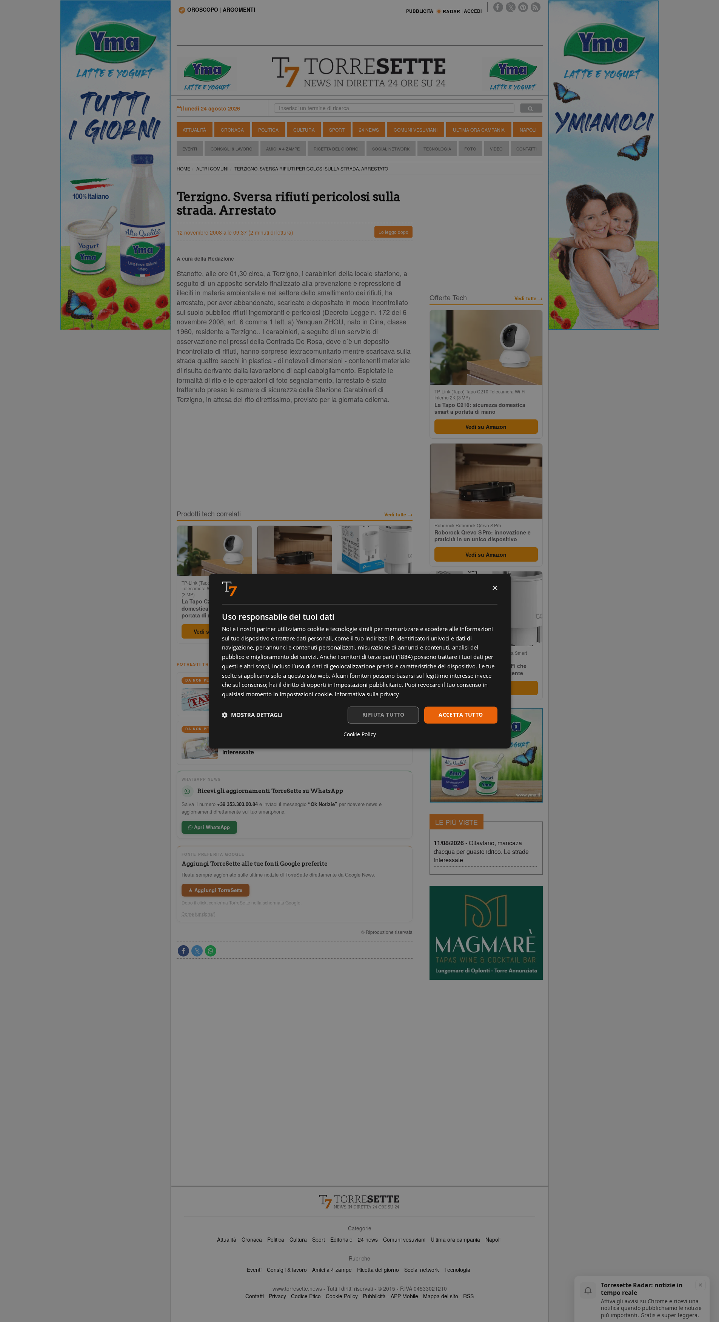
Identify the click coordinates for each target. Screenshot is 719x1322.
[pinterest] (523, 7)
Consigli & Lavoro (231, 149)
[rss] (535, 7)
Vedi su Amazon (486, 426)
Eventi (189, 149)
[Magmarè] (486, 933)
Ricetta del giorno (336, 149)
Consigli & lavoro (287, 1269)
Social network (421, 1269)
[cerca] (531, 108)
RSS (468, 1296)
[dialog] (360, 661)
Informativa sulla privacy (367, 694)
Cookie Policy (342, 1296)
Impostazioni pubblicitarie (368, 685)
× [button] (494, 588)
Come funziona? (199, 914)
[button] (252, 715)
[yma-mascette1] (512, 73)
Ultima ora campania (455, 1239)
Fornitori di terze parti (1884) (375, 657)
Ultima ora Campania (479, 129)
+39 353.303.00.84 (237, 804)
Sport (337, 129)
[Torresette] (359, 72)
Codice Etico (306, 1296)
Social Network (391, 149)
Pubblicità (374, 1296)
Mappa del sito (440, 1296)
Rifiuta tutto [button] (383, 714)
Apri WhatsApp (211, 827)
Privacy (277, 1296)
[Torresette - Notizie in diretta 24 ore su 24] (359, 1202)
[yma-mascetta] (207, 73)
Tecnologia (437, 149)
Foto (470, 149)
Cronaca (232, 129)
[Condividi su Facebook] (183, 951)
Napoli (528, 129)
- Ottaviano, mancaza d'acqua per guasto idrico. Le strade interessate (481, 851)
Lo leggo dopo (393, 232)
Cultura (304, 129)
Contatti (526, 149)
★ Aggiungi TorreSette (215, 890)
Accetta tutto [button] (461, 714)
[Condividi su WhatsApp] (210, 951)
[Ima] (486, 755)
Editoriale (341, 1239)
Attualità (194, 129)
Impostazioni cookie (306, 694)
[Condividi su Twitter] (197, 951)
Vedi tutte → (398, 514)
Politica (268, 129)
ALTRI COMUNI (212, 168)
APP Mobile (404, 1296)
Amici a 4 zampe (332, 1269)
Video (496, 149)
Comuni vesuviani (404, 1239)
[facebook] (498, 7)
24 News (369, 129)
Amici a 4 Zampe (283, 149)
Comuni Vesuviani (415, 129)
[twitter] (511, 7)
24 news (368, 1239)
